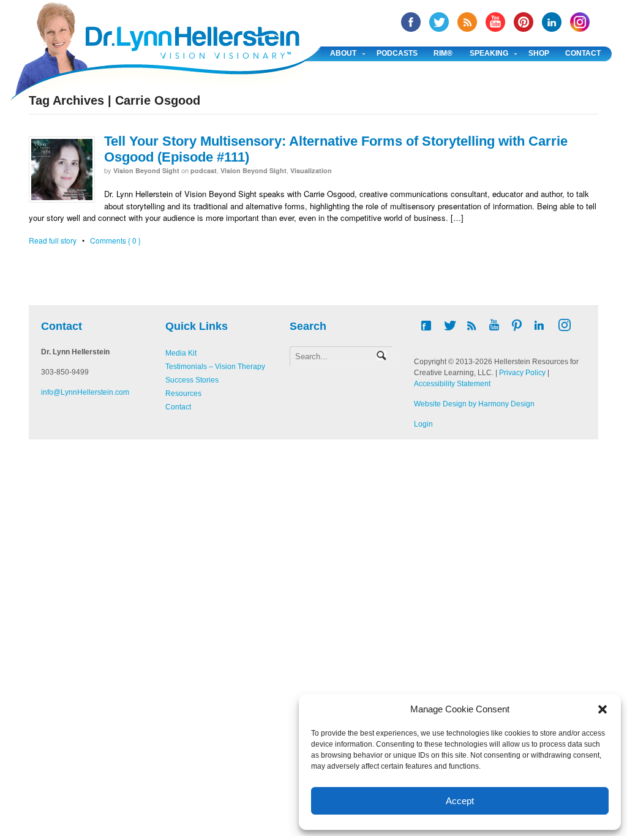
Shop (538, 53)
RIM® (443, 53)
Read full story (53, 240)
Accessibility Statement (452, 383)
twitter (439, 22)
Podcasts (397, 53)
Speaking (489, 53)
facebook (411, 22)
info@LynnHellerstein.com (85, 392)
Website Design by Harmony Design (474, 404)
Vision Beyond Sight (146, 170)
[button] (602, 709)
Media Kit (181, 353)
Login (423, 424)
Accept (460, 801)
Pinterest (523, 22)
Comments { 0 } (115, 240)
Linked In (551, 22)
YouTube (495, 22)
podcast (203, 170)
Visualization (311, 170)
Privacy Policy (522, 372)
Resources (183, 393)
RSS (467, 22)
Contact (583, 53)
